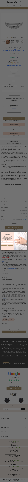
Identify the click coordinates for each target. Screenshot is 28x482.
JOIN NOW (7, 245)
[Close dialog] (26, 232)
